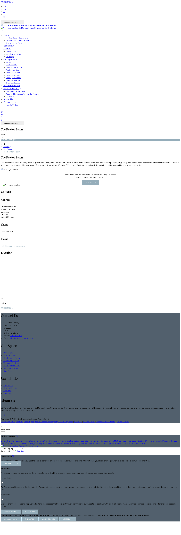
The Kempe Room (13, 70)
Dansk (39, 441)
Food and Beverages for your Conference (22, 94)
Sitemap (78, 422)
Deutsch (4, 441)
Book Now (8, 46)
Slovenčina (136, 443)
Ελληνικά (46, 441)
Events (7, 49)
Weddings (10, 57)
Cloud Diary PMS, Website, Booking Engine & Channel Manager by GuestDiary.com (37, 422)
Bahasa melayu (107, 441)
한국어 (57, 443)
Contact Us (9, 102)
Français (26, 441)
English (12, 441)
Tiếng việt (80, 443)
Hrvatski (158, 441)
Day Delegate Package (15, 91)
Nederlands (24, 443)
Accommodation (11, 85)
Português (65, 443)
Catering (7, 393)
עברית (3, 443)
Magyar (151, 441)
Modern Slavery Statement (17, 38)
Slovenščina (126, 443)
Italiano (33, 441)
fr (4, 14)
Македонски (94, 441)
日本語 (51, 443)
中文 (143, 443)
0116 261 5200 (7, 2)
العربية (57, 441)
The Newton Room (13, 80)
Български (123, 441)
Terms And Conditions (105, 422)
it (4, 17)
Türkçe (32, 443)
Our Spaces (9, 59)
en (4, 9)
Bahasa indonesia (169, 441)
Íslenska (9, 443)
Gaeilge (69, 441)
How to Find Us (10, 388)
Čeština (141, 441)
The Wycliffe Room (13, 73)
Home (6, 35)
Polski (72, 443)
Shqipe (118, 443)
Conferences (11, 52)
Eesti (52, 441)
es (4, 12)
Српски (111, 443)
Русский (88, 443)
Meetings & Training (13, 54)
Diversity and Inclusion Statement (19, 40)
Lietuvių (77, 441)
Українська (44, 443)
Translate (21, 451)
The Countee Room (14, 67)
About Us (8, 99)
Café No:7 (10, 97)
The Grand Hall (11, 65)
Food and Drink (11, 88)
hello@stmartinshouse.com (13, 246)
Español (19, 441)
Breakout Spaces (13, 83)
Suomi (63, 441)
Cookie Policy (89, 422)
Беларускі (133, 441)
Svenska (103, 443)
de (4, 6)
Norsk (15, 443)
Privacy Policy (123, 422)
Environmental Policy (14, 43)
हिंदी (146, 441)
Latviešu (84, 441)
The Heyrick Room (13, 78)
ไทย (37, 443)
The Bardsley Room (14, 75)
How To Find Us (12, 105)
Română (96, 443)
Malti (116, 441)
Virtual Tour (10, 62)
